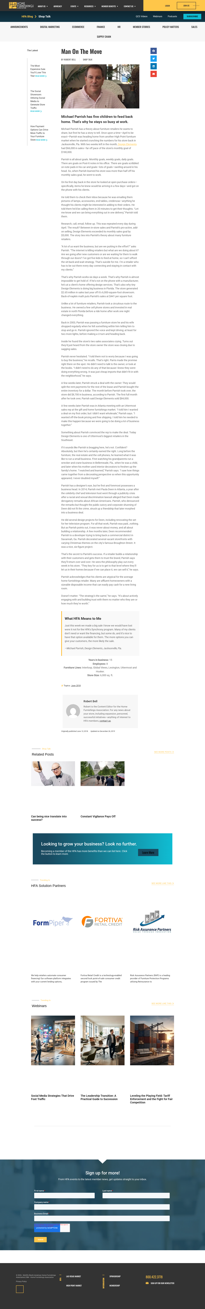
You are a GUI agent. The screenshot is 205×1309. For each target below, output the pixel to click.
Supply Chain (104, 36)
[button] (153, 51)
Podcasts (172, 16)
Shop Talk (44, 16)
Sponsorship (114, 1276)
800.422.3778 (154, 1276)
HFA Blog (27, 16)
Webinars (157, 16)
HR (119, 27)
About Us (41, 6)
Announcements (19, 27)
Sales (194, 27)
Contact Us (128, 6)
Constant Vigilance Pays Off (98, 816)
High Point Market (74, 1285)
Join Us (186, 5)
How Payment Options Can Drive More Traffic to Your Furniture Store (39, 133)
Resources (88, 6)
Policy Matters (170, 27)
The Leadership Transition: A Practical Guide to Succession (99, 1097)
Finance (101, 27)
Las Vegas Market (73, 1276)
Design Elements (127, 144)
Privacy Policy (21, 1281)
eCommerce (78, 27)
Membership (114, 1285)
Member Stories (141, 27)
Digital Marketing (50, 27)
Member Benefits (109, 6)
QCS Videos (141, 16)
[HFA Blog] (35, 16)
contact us (105, 720)
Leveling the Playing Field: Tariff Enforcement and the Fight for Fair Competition (151, 1099)
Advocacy (58, 6)
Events (73, 6)
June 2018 (76, 685)
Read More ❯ (41, 76)
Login (167, 6)
